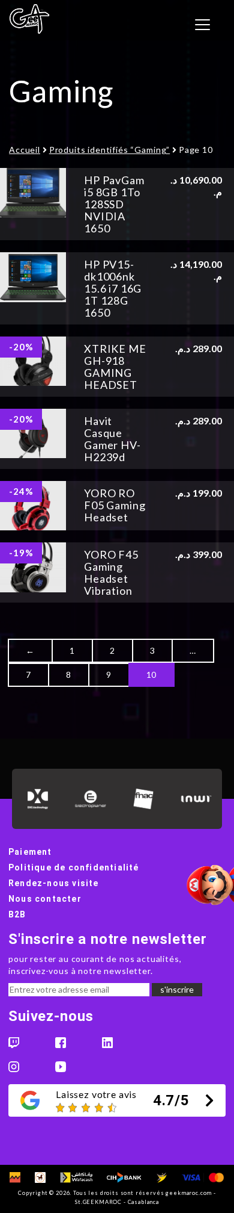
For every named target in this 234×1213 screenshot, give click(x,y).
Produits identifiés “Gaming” (109, 149)
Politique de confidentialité (73, 867)
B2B (17, 914)
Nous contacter (45, 899)
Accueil (24, 149)
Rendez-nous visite (53, 883)
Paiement (30, 852)
